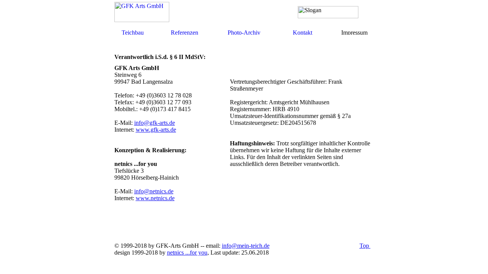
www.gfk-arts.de (156, 129)
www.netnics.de (155, 198)
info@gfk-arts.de (154, 122)
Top (365, 245)
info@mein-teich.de (246, 245)
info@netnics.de (153, 191)
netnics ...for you (187, 252)
